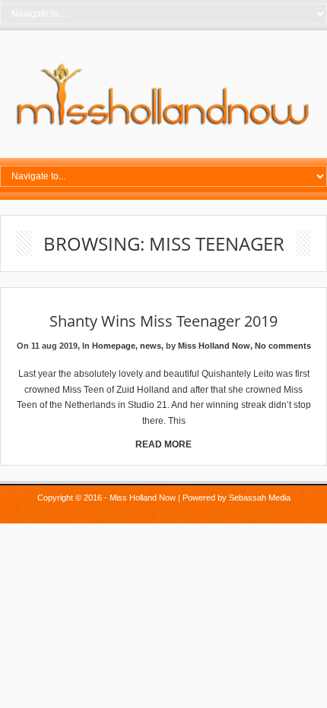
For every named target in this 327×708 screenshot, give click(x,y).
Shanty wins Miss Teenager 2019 (163, 321)
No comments (283, 345)
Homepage (113, 345)
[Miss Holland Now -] (163, 126)
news (150, 345)
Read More (163, 444)
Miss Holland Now (214, 345)
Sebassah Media (259, 497)
